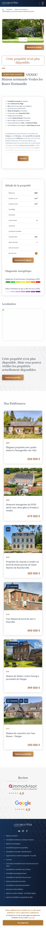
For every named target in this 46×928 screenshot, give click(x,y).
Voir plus (23, 158)
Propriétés (9, 9)
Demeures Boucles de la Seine (16, 881)
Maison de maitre (12, 836)
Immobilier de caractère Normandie (17, 885)
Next (25, 39)
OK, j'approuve (23, 923)
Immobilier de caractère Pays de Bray (18, 869)
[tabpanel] (23, 31)
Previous (21, 39)
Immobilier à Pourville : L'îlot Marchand (18, 852)
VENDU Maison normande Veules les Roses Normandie (18, 11)
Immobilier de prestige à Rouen (16, 873)
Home (3, 9)
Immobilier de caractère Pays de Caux (18, 877)
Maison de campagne (21, 9)
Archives (9, 860)
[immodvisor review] (23, 787)
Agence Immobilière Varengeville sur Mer (19, 897)
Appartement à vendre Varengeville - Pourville (21, 856)
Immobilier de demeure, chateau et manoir (20, 840)
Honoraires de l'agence (23, 260)
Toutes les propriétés (12, 377)
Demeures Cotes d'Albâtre (14, 889)
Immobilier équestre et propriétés (17, 848)
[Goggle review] (23, 803)
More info (32, 917)
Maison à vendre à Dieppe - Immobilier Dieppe (21, 893)
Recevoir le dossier (34, 47)
